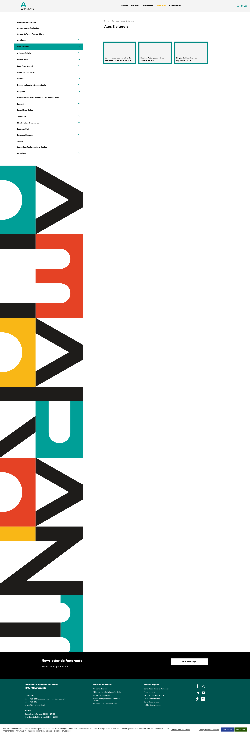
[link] (238, 5)
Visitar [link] (124, 6)
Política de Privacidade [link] (180, 729)
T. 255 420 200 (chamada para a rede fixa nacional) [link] (45, 699)
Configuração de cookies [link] (209, 729)
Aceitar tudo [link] (240, 729)
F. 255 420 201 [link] (31, 702)
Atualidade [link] (175, 6)
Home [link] (106, 21)
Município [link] (147, 6)
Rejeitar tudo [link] (227, 729)
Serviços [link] (161, 6)
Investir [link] (135, 6)
